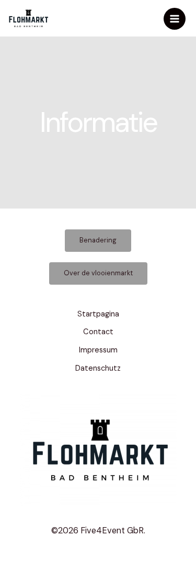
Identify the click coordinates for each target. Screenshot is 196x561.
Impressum (98, 350)
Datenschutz (98, 368)
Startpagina (98, 314)
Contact (98, 332)
